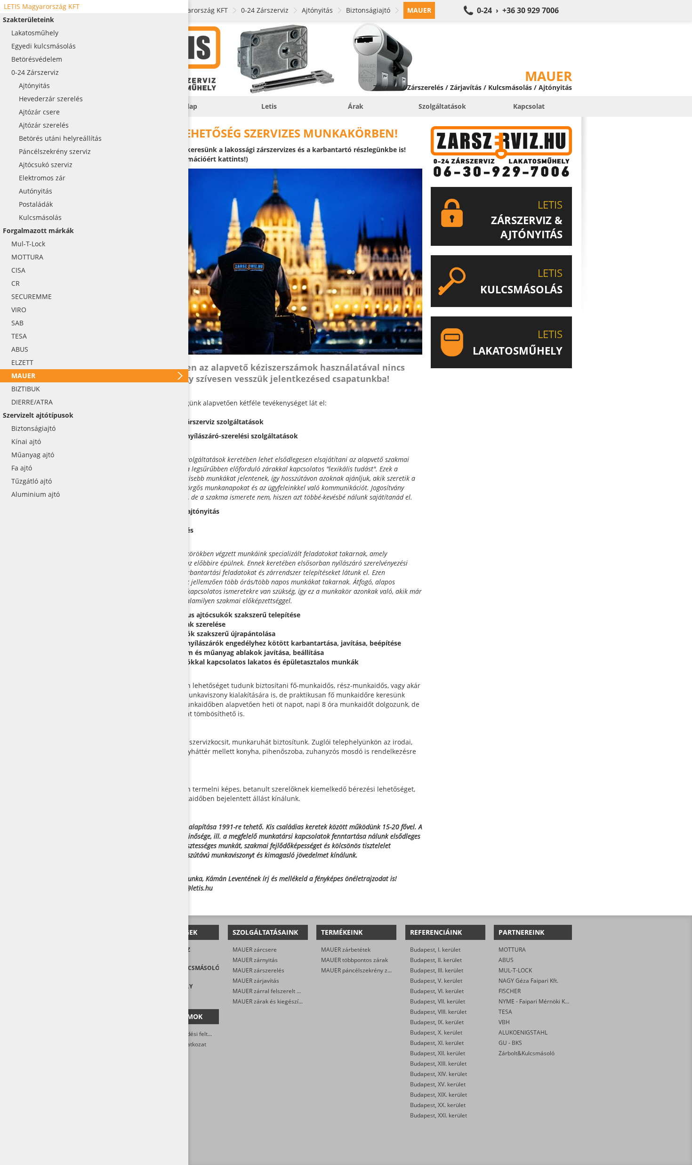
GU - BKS (510, 1043)
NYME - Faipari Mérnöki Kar (535, 1001)
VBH (504, 1022)
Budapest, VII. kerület (437, 1001)
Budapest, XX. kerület (438, 1105)
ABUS (506, 960)
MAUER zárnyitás (255, 960)
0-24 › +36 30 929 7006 (518, 10)
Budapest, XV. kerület (438, 1084)
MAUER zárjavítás (256, 981)
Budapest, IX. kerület (437, 1022)
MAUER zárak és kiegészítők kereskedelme (289, 1001)
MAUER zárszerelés (258, 970)
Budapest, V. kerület (436, 981)
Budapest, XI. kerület (437, 1043)
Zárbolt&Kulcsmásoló (527, 1053)
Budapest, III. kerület (436, 970)
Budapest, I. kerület (435, 950)
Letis (269, 106)
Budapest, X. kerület (436, 1032)
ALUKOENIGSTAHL (523, 1032)
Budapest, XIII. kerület (438, 1064)
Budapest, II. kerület (436, 960)
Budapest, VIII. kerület (438, 1012)
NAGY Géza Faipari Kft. (528, 981)
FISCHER (510, 991)
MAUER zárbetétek (345, 950)
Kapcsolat (529, 106)
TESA (505, 1012)
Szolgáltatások (442, 106)
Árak (355, 106)
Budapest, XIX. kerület (438, 1095)
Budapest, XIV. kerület (438, 1074)
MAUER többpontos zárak (354, 960)
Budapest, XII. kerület (437, 1053)
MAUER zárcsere (255, 950)
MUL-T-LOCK (515, 970)
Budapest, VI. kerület (437, 991)
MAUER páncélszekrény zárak (360, 970)
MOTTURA (512, 950)
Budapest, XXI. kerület (438, 1115)
